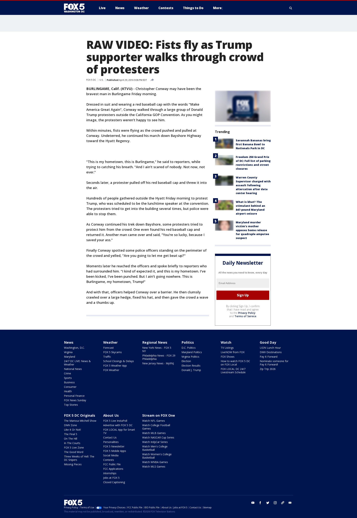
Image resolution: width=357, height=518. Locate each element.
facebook (260, 503)
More (217, 8)
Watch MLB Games (154, 433)
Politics (187, 342)
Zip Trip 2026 (268, 369)
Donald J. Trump (191, 370)
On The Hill (70, 438)
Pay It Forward (268, 356)
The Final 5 (70, 434)
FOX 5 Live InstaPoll (115, 420)
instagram (275, 503)
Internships (109, 473)
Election (186, 361)
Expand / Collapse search (291, 8)
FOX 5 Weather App (115, 365)
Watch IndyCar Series (155, 442)
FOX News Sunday (75, 400)
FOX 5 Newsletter (113, 446)
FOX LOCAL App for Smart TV (119, 431)
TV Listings (227, 347)
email (290, 503)
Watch (226, 342)
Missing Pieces (73, 464)
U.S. (101, 79)
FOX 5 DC (91, 79)
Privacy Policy (246, 313)
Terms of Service (245, 316)
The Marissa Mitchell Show (80, 420)
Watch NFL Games (153, 420)
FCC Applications (113, 469)
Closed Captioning (114, 482)
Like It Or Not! (72, 429)
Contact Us (110, 437)
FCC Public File (112, 464)
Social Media (110, 455)
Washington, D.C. (74, 347)
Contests (108, 460)
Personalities (111, 442)
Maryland (69, 356)
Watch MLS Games (153, 466)
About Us (111, 415)
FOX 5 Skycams (112, 352)
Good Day (268, 342)
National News (73, 369)
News (68, 342)
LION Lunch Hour (270, 347)
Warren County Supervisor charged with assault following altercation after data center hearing (253, 185)
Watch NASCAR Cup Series (158, 437)
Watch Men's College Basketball (155, 448)
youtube (253, 503)
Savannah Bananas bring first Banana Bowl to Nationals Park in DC (253, 144)
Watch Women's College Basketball (157, 455)
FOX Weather (111, 370)
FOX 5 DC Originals (79, 415)
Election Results (190, 365)
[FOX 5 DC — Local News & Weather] (76, 8)
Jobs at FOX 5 (111, 477)
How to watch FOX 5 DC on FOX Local (235, 362)
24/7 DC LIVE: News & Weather (77, 362)
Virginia (68, 352)
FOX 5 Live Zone (74, 447)
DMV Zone (70, 425)
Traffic (107, 356)
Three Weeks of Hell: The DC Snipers (79, 458)
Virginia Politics (190, 356)
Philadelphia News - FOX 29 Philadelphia (158, 357)
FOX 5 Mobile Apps (114, 451)
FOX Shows (227, 356)
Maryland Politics (191, 352)
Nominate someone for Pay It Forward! (274, 362)
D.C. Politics (188, 347)
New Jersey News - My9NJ (158, 363)
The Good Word (73, 452)
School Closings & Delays (118, 361)
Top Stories (71, 404)
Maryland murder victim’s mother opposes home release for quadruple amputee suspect (252, 230)
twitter (268, 503)
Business (69, 382)
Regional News (154, 342)
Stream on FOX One (158, 415)
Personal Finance (74, 395)
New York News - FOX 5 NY (156, 349)
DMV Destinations (271, 352)
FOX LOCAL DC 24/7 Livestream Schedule (233, 370)
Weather (110, 342)
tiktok (283, 503)
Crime (67, 373)
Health (68, 391)
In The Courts (72, 443)
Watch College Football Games (156, 426)
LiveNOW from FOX (233, 352)
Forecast (108, 347)
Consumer (70, 387)
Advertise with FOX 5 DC (118, 425)
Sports (68, 378)
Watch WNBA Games (155, 462)
